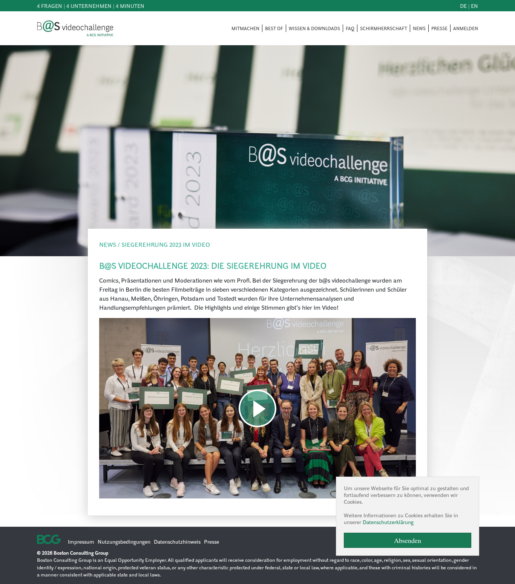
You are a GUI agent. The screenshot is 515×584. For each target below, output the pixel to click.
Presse (211, 541)
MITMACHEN (245, 28)
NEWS (419, 28)
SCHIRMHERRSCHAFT (383, 28)
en (474, 5)
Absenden (407, 540)
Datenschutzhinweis (177, 541)
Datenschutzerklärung (388, 521)
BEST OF (274, 28)
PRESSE (439, 28)
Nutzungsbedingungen (124, 541)
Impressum (81, 541)
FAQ (350, 28)
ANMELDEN (465, 28)
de (463, 5)
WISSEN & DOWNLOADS (314, 28)
